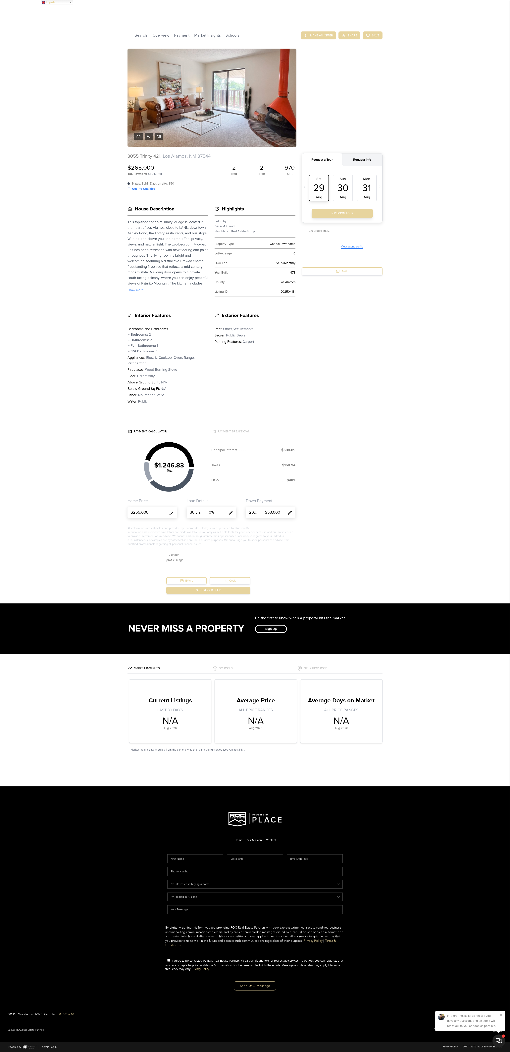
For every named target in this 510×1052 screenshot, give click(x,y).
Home (238, 840)
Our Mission (254, 840)
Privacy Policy (313, 941)
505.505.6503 (66, 1014)
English (50, 2)
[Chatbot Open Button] (498, 1040)
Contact (271, 840)
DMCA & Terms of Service (477, 1046)
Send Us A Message (255, 986)
